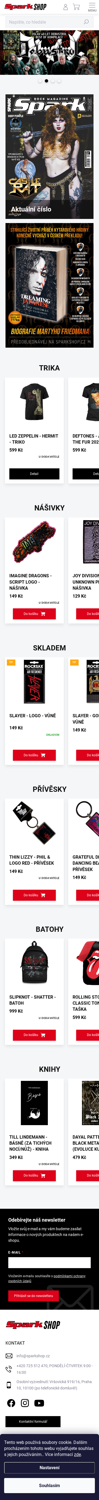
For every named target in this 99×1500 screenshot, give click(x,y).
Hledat (86, 22)
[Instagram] (24, 1402)
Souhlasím (49, 1485)
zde (77, 1454)
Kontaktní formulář (33, 1422)
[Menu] (92, 7)
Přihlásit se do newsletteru (33, 1296)
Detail (34, 474)
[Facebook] (10, 1402)
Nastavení (49, 1467)
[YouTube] (39, 1402)
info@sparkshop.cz (33, 1356)
